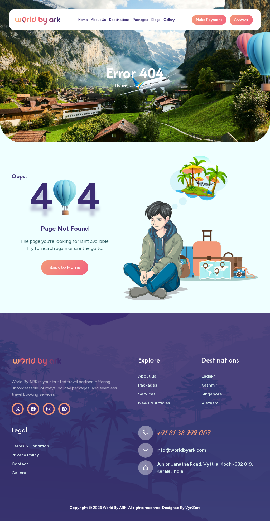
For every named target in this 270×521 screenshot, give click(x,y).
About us (147, 376)
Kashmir (209, 385)
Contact (241, 20)
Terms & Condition (30, 445)
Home (83, 20)
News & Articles (154, 403)
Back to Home (64, 267)
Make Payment (209, 19)
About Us (98, 20)
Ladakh (208, 376)
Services (147, 394)
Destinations (119, 20)
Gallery (169, 20)
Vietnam (209, 403)
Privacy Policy (25, 454)
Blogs (155, 20)
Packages (140, 20)
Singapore (211, 394)
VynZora (193, 507)
